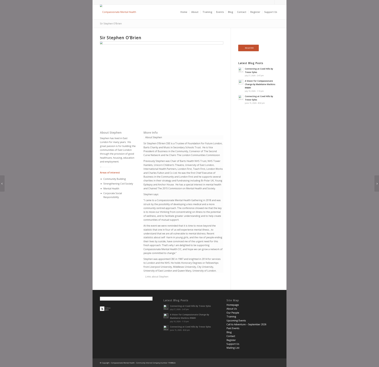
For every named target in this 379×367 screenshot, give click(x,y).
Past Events (233, 328)
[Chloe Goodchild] (376, 183)
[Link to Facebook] (272, 2)
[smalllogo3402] (118, 12)
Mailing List (233, 347)
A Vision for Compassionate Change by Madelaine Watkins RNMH (260, 84)
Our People (233, 312)
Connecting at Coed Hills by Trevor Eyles (190, 306)
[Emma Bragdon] (2, 183)
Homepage (233, 304)
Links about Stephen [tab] (156, 276)
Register (231, 340)
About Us (232, 308)
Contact (231, 336)
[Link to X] (277, 2)
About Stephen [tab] (153, 137)
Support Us (233, 344)
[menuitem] (184, 12)
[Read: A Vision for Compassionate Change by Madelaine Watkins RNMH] (241, 82)
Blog (229, 332)
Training (231, 316)
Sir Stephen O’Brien (111, 23)
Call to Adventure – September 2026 (246, 324)
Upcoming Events (236, 320)
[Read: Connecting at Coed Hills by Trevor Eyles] (241, 70)
